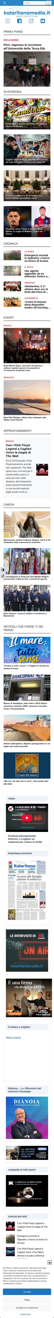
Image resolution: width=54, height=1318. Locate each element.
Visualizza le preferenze (27, 1307)
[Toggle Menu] (5, 3)
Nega (27, 1300)
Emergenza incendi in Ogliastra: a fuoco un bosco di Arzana (32, 1239)
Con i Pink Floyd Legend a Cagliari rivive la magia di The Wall (32, 1227)
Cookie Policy (25, 1314)
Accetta (27, 1292)
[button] (49, 1262)
